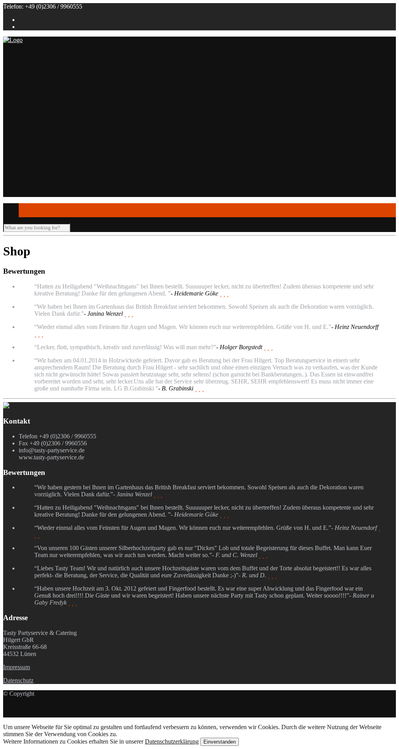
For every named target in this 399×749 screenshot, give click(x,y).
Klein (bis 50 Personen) (63, 163)
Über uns (30, 72)
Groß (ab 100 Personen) (64, 170)
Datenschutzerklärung (172, 741)
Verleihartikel (50, 184)
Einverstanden (219, 742)
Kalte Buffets (66, 128)
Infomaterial (33, 149)
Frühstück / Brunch (73, 121)
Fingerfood (48, 135)
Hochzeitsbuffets (70, 107)
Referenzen (48, 79)
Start (24, 65)
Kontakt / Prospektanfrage (51, 205)
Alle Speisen (49, 142)
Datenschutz (18, 680)
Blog (25, 198)
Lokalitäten (32, 156)
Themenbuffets (68, 100)
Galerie (28, 191)
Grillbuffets (64, 114)
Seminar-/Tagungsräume (64, 177)
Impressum (16, 667)
